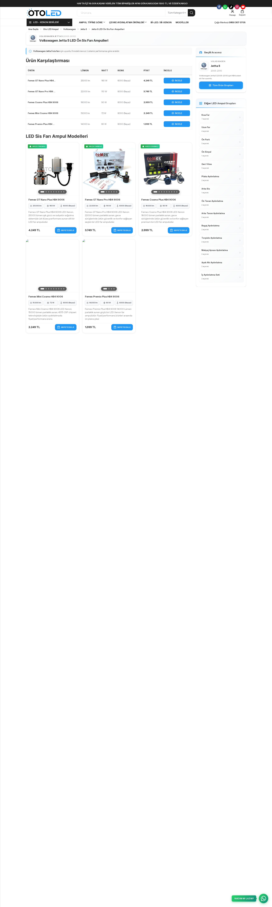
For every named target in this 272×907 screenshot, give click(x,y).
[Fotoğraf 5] (53, 191)
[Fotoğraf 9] (63, 191)
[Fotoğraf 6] (56, 191)
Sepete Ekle (67, 230)
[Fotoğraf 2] (46, 191)
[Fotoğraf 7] (58, 191)
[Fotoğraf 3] (48, 191)
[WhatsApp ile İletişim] (263, 898)
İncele (178, 80)
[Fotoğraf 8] (61, 191)
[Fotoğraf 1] (42, 191)
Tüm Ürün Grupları (222, 85)
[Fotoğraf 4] (51, 191)
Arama (191, 12)
